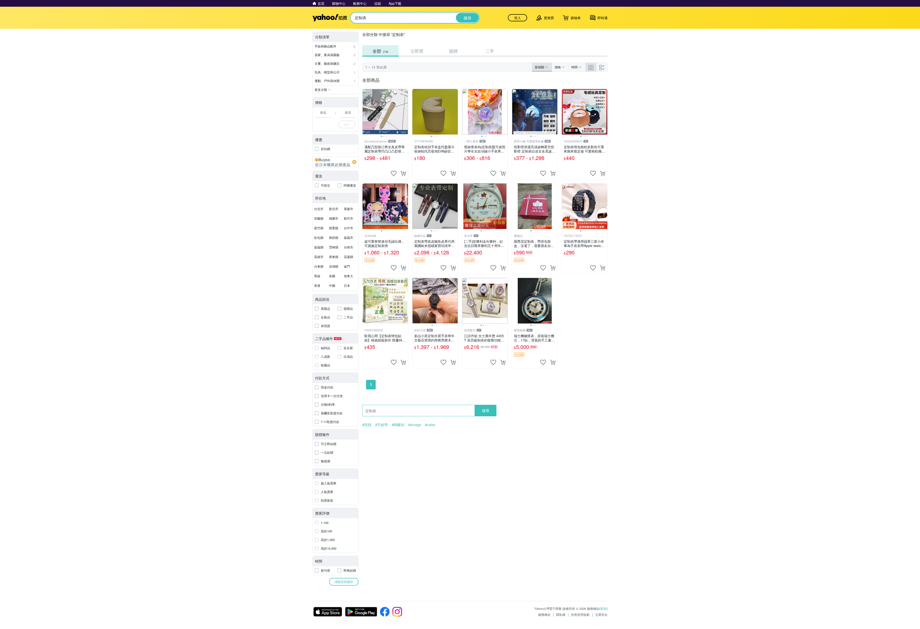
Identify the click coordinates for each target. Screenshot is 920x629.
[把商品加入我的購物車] (403, 173)
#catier (430, 424)
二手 (489, 51)
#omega (414, 424)
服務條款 (544, 614)
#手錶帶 (381, 424)
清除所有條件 (343, 581)
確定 (347, 124)
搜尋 (485, 410)
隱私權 (560, 614)
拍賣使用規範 (580, 614)
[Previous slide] (365, 112)
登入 (517, 17)
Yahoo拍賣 (329, 18)
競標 (453, 51)
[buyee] (335, 162)
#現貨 (366, 424)
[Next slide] (405, 112)
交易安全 (601, 614)
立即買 (416, 51)
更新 (603, 608)
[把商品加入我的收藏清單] (394, 173)
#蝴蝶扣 (398, 424)
